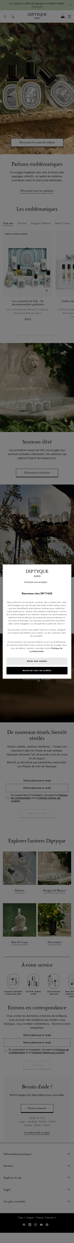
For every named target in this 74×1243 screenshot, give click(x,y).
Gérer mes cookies (37, 661)
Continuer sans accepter (35, 582)
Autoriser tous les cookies (37, 670)
